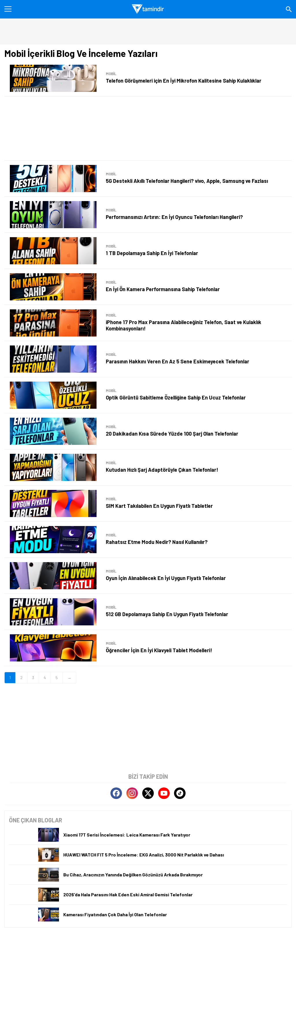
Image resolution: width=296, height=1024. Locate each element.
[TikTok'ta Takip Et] (180, 793)
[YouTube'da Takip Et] (164, 793)
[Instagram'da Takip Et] (132, 793)
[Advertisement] (148, 128)
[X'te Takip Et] (148, 793)
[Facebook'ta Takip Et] (116, 793)
